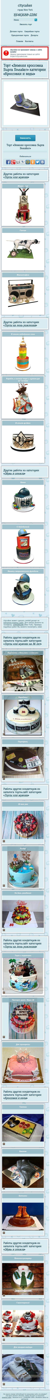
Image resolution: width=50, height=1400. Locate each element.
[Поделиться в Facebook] (8, 162)
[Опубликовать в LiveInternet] (18, 162)
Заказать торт (26, 24)
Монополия (23, 186)
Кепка (23, 482)
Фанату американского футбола (23, 571)
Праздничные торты (20, 35)
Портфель (23, 742)
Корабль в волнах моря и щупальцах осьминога (23, 380)
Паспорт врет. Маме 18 (23, 1000)
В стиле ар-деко (22, 423)
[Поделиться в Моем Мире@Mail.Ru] (28, 162)
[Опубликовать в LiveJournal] (23, 162)
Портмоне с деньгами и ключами (23, 653)
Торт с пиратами (23, 955)
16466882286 (18, 625)
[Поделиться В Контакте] (42, 162)
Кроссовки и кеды (15, 1098)
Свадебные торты (31, 31)
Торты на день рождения (20, 325)
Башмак (23, 1151)
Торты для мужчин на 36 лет (22, 643)
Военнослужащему (23, 1258)
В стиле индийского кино (23, 334)
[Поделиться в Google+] (13, 162)
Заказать (25, 138)
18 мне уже (23, 804)
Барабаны (23, 697)
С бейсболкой (23, 527)
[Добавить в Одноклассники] (32, 162)
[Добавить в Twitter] (37, 162)
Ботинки (23, 1196)
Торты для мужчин (16, 177)
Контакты (29, 41)
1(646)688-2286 (25, 15)
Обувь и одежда (14, 473)
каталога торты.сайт (13, 623)
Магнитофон (23, 275)
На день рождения (23, 893)
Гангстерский (22, 1303)
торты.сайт (6, 1397)
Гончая (23, 230)
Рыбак (23, 849)
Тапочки (23, 1107)
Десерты (34, 35)
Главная (19, 41)
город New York (25, 10)
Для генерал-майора (23, 1347)
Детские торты (16, 31)
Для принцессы (23, 1044)
